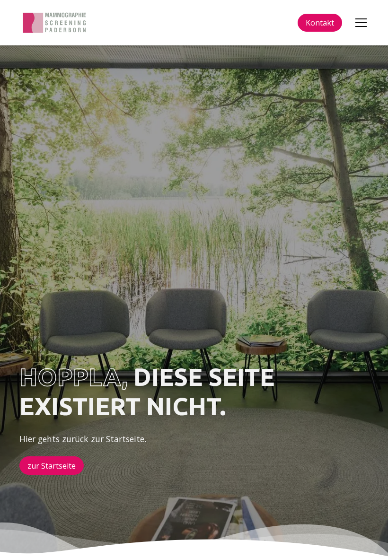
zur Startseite (51, 466)
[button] (359, 22)
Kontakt (320, 22)
